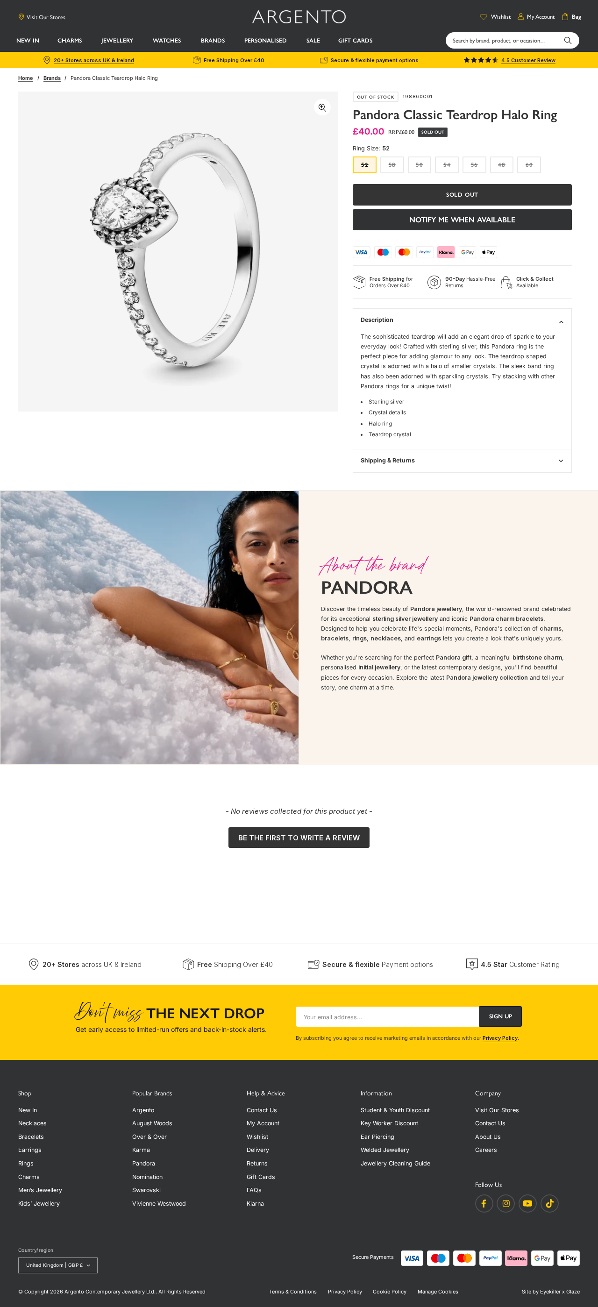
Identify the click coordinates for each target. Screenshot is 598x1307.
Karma (141, 1149)
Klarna (255, 1203)
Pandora (143, 1163)
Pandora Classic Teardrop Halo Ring (114, 78)
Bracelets (31, 1136)
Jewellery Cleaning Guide (395, 1163)
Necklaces (32, 1123)
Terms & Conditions (293, 1291)
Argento (143, 1110)
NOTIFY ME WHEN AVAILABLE (462, 219)
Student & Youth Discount (395, 1110)
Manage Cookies (438, 1291)
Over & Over (149, 1136)
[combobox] (512, 40)
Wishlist (257, 1136)
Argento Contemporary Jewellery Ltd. (110, 1291)
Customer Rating (520, 964)
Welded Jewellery (385, 1149)
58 (396, 167)
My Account (263, 1123)
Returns (257, 1163)
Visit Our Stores (46, 17)
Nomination (147, 1176)
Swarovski (146, 1189)
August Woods (152, 1123)
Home (25, 78)
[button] (71, 41)
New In (27, 1110)
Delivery (258, 1149)
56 (478, 167)
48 (505, 167)
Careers (486, 1149)
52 (369, 167)
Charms (29, 1176)
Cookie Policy (389, 1291)
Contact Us (262, 1110)
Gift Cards (261, 1176)
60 (533, 167)
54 (451, 167)
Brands (52, 78)
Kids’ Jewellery (39, 1203)
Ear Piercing (377, 1136)
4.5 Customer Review (528, 60)
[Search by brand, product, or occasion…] (568, 40)
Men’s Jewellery (40, 1189)
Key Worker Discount (389, 1123)
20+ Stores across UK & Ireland (94, 60)
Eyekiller (550, 1291)
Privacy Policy (500, 1038)
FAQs (254, 1189)
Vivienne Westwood (159, 1203)
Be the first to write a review (299, 837)
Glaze (573, 1291)
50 (423, 167)
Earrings (30, 1149)
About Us (488, 1136)
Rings (26, 1163)
